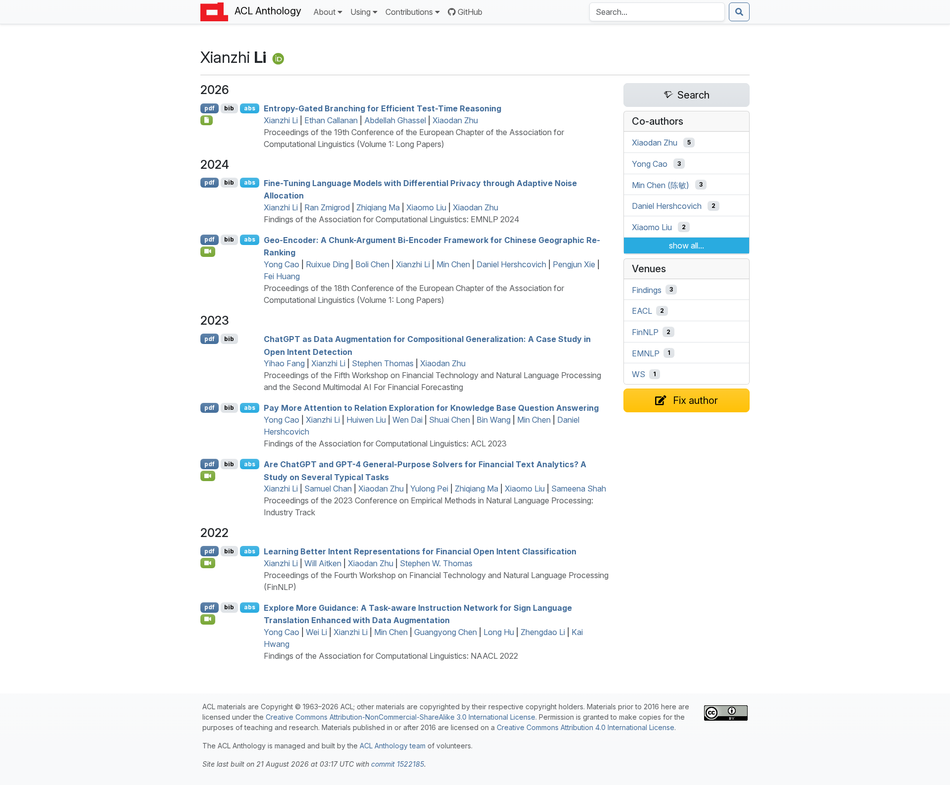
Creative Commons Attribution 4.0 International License (585, 727)
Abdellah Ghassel (395, 120)
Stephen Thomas (383, 363)
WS (638, 374)
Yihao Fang (284, 363)
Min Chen (453, 264)
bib (229, 108)
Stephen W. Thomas (436, 563)
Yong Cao (281, 264)
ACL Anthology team (393, 745)
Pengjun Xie (574, 264)
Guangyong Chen (445, 632)
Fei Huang (282, 276)
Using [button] (360, 12)
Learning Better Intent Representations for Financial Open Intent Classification (420, 551)
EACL (642, 311)
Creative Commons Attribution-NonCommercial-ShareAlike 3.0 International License (400, 717)
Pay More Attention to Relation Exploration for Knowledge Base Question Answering (431, 408)
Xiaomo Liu (426, 207)
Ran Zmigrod (327, 207)
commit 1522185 (397, 764)
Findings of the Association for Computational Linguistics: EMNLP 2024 (392, 219)
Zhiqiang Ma (378, 207)
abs (249, 108)
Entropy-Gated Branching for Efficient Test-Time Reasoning (382, 108)
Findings (647, 289)
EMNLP (646, 353)
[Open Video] (207, 251)
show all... (686, 245)
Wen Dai (407, 420)
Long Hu (498, 632)
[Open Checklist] (206, 120)
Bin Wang (493, 420)
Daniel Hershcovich (511, 264)
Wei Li (316, 632)
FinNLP (645, 332)
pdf (209, 108)
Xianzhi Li (281, 120)
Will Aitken (322, 563)
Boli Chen (372, 264)
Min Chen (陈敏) (660, 185)
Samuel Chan (328, 488)
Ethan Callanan (331, 120)
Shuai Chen (449, 420)
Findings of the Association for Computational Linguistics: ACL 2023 (385, 443)
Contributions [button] (409, 12)
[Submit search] (739, 11)
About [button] (324, 12)
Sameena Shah (578, 488)
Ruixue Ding (327, 264)
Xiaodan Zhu (455, 120)
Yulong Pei (429, 488)
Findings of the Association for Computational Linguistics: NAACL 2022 (391, 656)
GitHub (470, 12)
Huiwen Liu (366, 420)
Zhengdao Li (543, 632)
